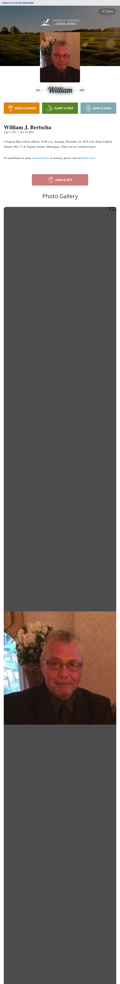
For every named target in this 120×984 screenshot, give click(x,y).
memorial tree (41, 158)
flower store (88, 158)
